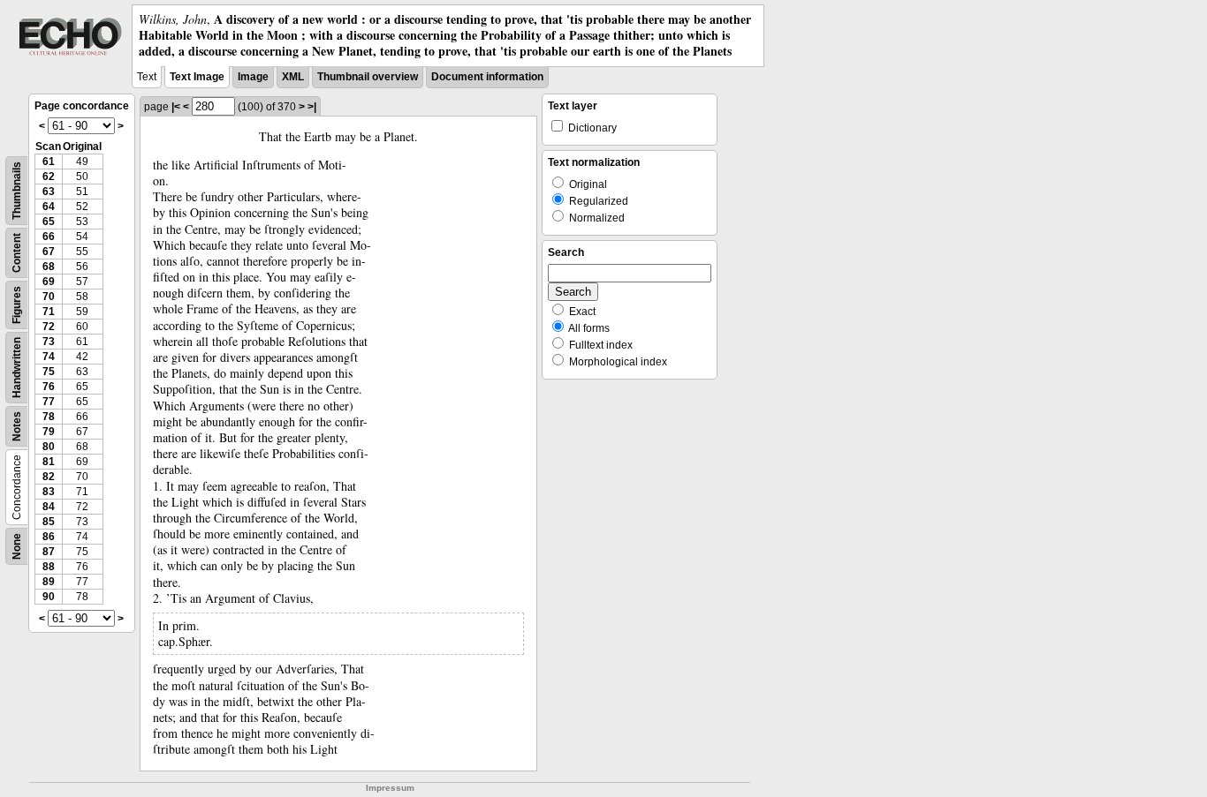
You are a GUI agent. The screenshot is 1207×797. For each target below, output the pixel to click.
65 (48, 221)
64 (48, 206)
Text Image (197, 77)
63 (48, 191)
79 (48, 431)
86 (48, 536)
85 (48, 521)
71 (48, 311)
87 (48, 551)
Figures (17, 305)
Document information (487, 77)
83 (48, 491)
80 (48, 446)
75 (48, 371)
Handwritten (17, 367)
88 (48, 566)
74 (48, 356)
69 (48, 281)
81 (48, 461)
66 (48, 236)
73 (48, 341)
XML (293, 77)
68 (48, 266)
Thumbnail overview (367, 77)
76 (48, 386)
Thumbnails (17, 191)
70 (48, 296)
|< (175, 107)
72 (48, 326)
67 (48, 251)
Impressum (390, 788)
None (17, 546)
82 (48, 476)
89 (48, 581)
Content (17, 253)
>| (311, 107)
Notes (17, 426)
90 (48, 596)
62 (48, 176)
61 (48, 161)
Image (253, 77)
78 (48, 416)
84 (48, 506)
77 (48, 401)
